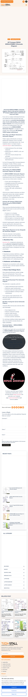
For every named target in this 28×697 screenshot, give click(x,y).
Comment (4, 418)
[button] (23, 2)
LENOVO (16, 612)
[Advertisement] (14, 22)
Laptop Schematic (15, 39)
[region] (14, 686)
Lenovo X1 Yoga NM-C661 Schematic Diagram (20, 615)
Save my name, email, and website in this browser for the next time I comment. (13, 442)
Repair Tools (14, 588)
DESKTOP (14, 569)
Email (3, 434)
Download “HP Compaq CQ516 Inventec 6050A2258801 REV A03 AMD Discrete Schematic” (14, 341)
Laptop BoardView (14, 582)
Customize (14, 690)
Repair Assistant (17, 394)
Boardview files (6, 242)
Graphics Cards (14, 572)
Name (3, 429)
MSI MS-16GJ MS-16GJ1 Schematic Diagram (7, 635)
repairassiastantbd (13, 398)
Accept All (14, 687)
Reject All (14, 694)
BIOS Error (14, 566)
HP (9, 39)
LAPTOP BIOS (14, 579)
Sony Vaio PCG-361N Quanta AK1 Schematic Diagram (6, 615)
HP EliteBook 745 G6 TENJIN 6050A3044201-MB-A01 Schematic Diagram (16, 524)
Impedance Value (14, 575)
